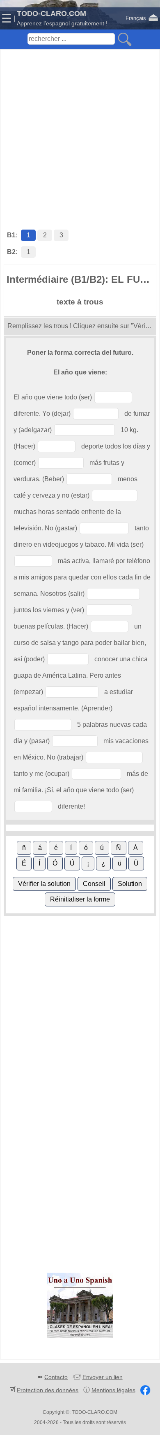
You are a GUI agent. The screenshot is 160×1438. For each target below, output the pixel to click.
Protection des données (47, 1390)
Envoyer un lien (102, 1377)
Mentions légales (113, 1390)
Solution (130, 883)
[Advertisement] (80, 131)
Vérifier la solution (44, 883)
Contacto (56, 1377)
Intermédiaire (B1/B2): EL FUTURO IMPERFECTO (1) (81, 279)
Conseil (94, 883)
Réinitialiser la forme (80, 899)
